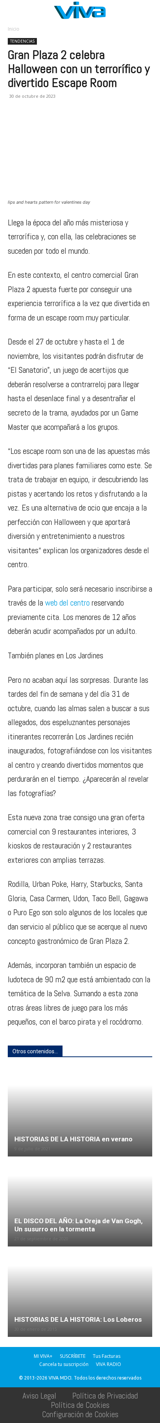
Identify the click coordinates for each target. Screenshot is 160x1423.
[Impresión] (87, 124)
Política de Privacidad (105, 1395)
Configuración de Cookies (80, 1414)
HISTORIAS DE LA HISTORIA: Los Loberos (78, 1319)
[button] (13, 10)
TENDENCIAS (22, 41)
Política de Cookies (80, 1405)
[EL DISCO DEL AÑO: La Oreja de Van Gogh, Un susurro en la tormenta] (80, 1202)
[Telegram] (105, 124)
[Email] (69, 124)
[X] (33, 124)
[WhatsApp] (51, 124)
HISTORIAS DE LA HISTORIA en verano (73, 1139)
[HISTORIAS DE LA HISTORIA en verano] (80, 1111)
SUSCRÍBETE (72, 1356)
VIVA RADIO (108, 1364)
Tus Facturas (106, 1356)
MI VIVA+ (43, 1356)
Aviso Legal (39, 1395)
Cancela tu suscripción (64, 1364)
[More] (141, 124)
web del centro (67, 602)
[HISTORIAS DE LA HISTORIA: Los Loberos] (80, 1292)
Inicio (13, 29)
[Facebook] (15, 124)
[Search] (149, 10)
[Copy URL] (122, 124)
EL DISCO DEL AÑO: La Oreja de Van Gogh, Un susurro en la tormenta (78, 1225)
